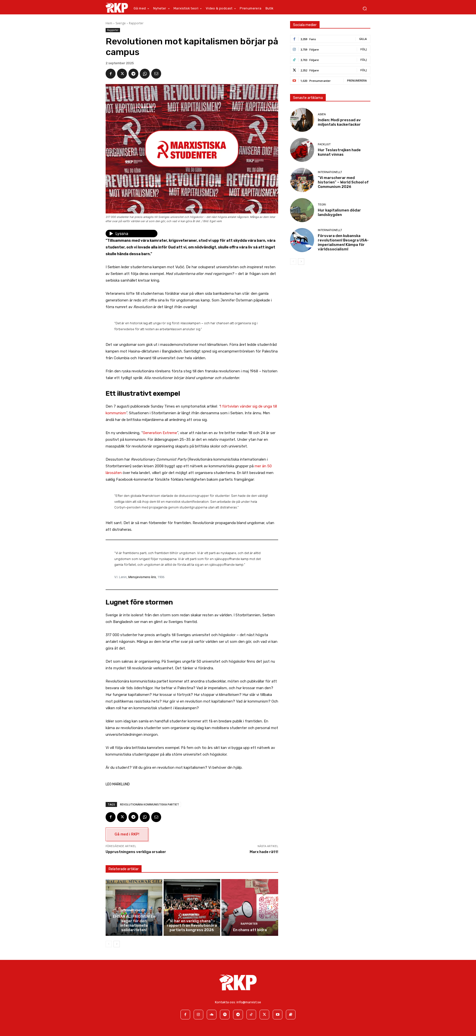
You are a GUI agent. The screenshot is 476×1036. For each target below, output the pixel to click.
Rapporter (136, 23)
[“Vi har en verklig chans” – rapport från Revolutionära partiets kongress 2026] (192, 907)
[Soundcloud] (211, 1014)
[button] (364, 8)
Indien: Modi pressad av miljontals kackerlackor (339, 122)
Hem (109, 23)
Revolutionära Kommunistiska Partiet (149, 804)
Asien (322, 114)
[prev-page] (109, 944)
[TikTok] (251, 1014)
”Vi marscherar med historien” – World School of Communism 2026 (343, 182)
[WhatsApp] (145, 74)
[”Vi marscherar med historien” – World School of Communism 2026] (302, 180)
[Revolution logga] (117, 7)
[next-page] (117, 944)
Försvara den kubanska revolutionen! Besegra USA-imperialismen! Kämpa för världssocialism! (343, 242)
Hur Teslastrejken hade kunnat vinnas (339, 152)
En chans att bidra (250, 930)
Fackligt (324, 144)
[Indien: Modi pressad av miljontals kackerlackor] (302, 120)
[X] (122, 74)
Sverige (121, 23)
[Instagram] (198, 1014)
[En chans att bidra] (249, 907)
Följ (363, 49)
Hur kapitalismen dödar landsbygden (339, 212)
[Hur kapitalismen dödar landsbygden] (302, 210)
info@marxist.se (249, 1002)
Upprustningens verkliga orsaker (136, 852)
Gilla (363, 39)
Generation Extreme (160, 433)
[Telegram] (133, 74)
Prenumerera (357, 80)
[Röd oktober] (291, 1014)
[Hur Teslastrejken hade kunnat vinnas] (302, 150)
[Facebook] (111, 74)
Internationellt (133, 910)
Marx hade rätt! (264, 852)
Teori (322, 204)
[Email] (156, 74)
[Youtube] (277, 1014)
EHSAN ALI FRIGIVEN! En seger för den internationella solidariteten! (134, 923)
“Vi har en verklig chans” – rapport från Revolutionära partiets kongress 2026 (192, 925)
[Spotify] (225, 1014)
